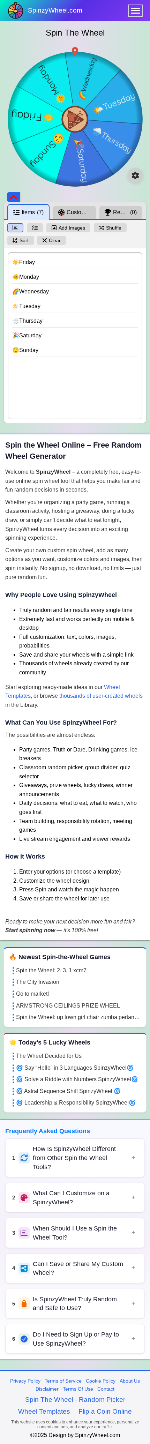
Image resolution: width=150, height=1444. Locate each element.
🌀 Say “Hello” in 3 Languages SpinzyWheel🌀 (75, 1068)
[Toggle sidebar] (13, 197)
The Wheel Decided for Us (49, 1056)
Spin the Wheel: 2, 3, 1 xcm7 (51, 970)
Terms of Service (63, 1381)
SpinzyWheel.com (55, 10)
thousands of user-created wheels (101, 696)
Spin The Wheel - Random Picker (75, 1399)
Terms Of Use (78, 1389)
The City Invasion (37, 982)
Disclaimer (47, 1389)
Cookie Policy (100, 1381)
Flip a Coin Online (105, 1411)
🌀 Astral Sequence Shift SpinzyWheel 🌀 (68, 1091)
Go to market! (32, 994)
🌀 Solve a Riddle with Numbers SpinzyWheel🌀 (77, 1079)
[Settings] (135, 175)
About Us (130, 1381)
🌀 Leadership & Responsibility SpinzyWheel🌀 (76, 1103)
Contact (105, 1389)
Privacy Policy (25, 1381)
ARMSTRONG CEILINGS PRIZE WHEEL (68, 1006)
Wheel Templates (44, 1411)
